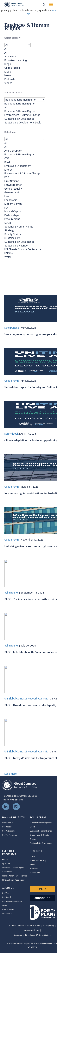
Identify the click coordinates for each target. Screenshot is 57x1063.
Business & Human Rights (41, 831)
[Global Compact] (19, 785)
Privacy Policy (48, 926)
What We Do (7, 823)
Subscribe (42, 898)
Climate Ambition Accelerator (14, 876)
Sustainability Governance (41, 843)
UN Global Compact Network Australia (26, 698)
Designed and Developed (24, 935)
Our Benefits (7, 827)
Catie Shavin (11, 380)
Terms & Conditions (31, 930)
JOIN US (42, 889)
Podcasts (34, 868)
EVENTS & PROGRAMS (9, 852)
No (28, 13)
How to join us (8, 909)
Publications (35, 873)
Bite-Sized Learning (38, 860)
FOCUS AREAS (38, 817)
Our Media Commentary (12, 901)
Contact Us (7, 913)
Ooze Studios (45, 935)
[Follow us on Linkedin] (5, 806)
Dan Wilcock (11, 433)
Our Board (6, 897)
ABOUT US (8, 887)
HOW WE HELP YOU (13, 817)
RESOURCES (37, 851)
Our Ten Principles (9, 835)
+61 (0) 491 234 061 (12, 799)
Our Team (6, 893)
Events (5, 859)
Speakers (6, 863)
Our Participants (8, 831)
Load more (10, 773)
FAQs (4, 905)
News (32, 864)
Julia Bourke (11, 592)
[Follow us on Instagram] (16, 806)
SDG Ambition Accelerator (13, 880)
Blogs (32, 856)
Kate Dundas (11, 327)
